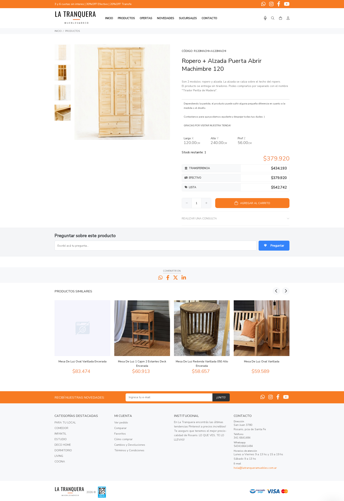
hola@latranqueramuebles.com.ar (255, 468)
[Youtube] (286, 4)
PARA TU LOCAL (65, 422)
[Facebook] (278, 4)
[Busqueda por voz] (265, 18)
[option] (63, 54)
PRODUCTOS (72, 31)
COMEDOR (61, 428)
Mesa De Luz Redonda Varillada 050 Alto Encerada (202, 364)
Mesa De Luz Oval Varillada (261, 361)
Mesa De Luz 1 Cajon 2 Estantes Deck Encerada (142, 364)
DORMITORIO (63, 450)
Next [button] (285, 291)
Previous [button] (276, 291)
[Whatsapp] (263, 4)
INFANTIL (60, 434)
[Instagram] (271, 4)
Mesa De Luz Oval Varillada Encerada (83, 361)
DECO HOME (63, 445)
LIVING (59, 456)
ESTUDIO (61, 439)
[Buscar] (272, 18)
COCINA (60, 461)
